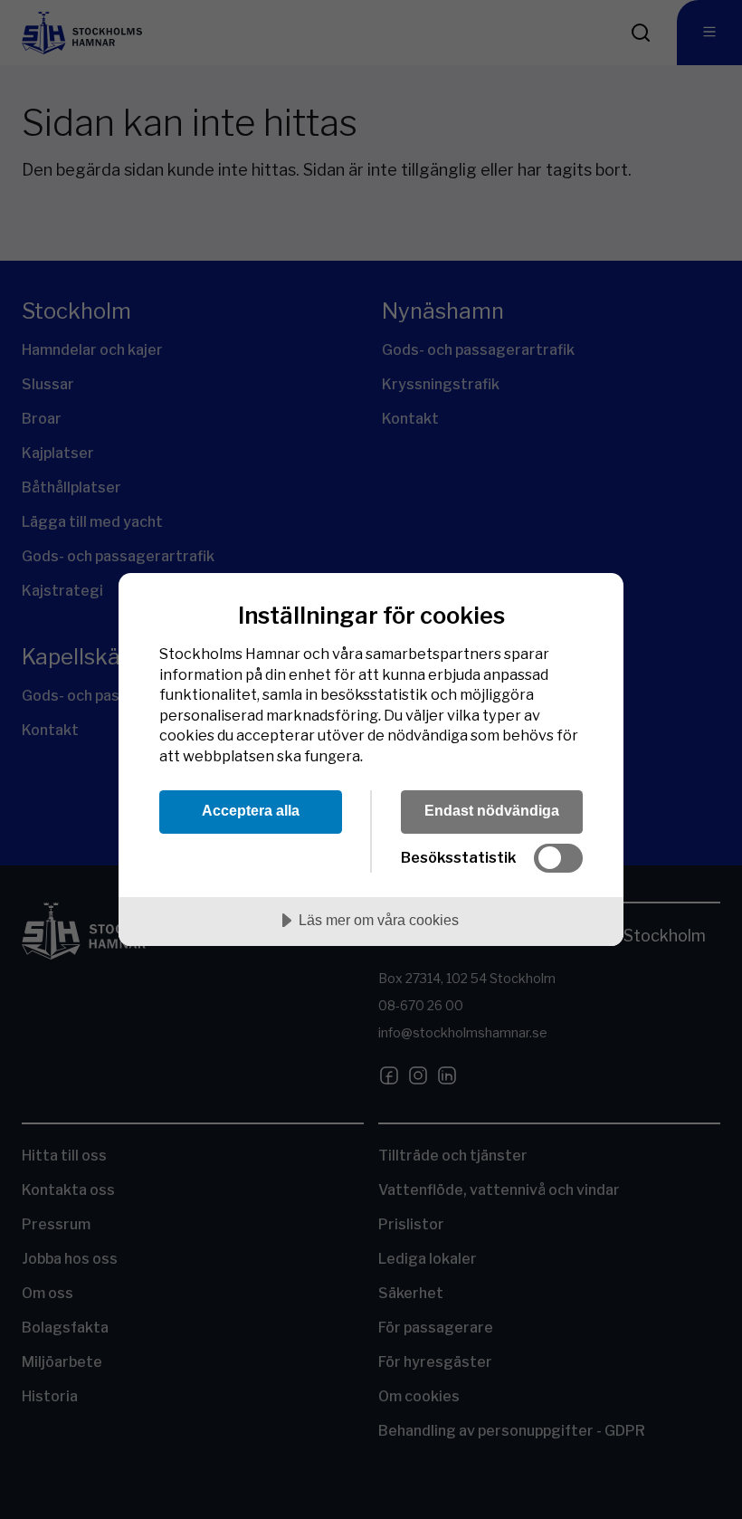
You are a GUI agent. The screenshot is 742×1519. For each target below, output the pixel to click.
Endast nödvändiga (491, 810)
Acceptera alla (251, 810)
